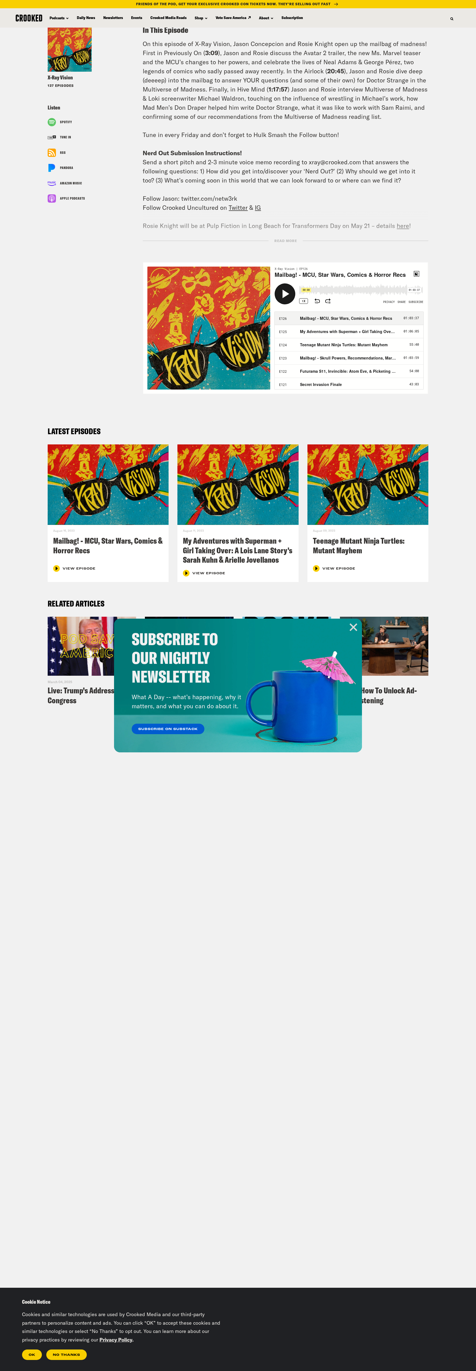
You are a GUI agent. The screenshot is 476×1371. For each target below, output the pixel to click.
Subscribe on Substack (168, 729)
